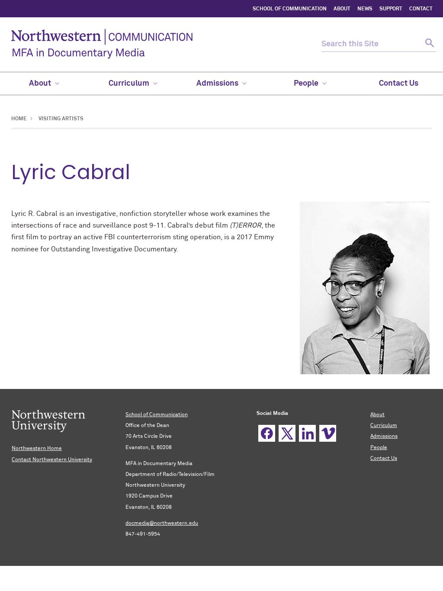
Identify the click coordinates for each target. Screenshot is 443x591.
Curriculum (383, 425)
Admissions (384, 436)
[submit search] (428, 44)
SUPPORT (390, 9)
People (378, 447)
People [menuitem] (306, 83)
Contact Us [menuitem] (398, 83)
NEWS (364, 9)
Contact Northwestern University (52, 460)
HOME (19, 119)
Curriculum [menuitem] (129, 83)
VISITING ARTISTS (60, 119)
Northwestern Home (37, 448)
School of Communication (156, 415)
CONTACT (421, 9)
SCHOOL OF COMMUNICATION (290, 9)
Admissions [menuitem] (217, 83)
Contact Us (383, 458)
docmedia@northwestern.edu (161, 523)
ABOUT (342, 9)
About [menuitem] (40, 83)
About (377, 415)
